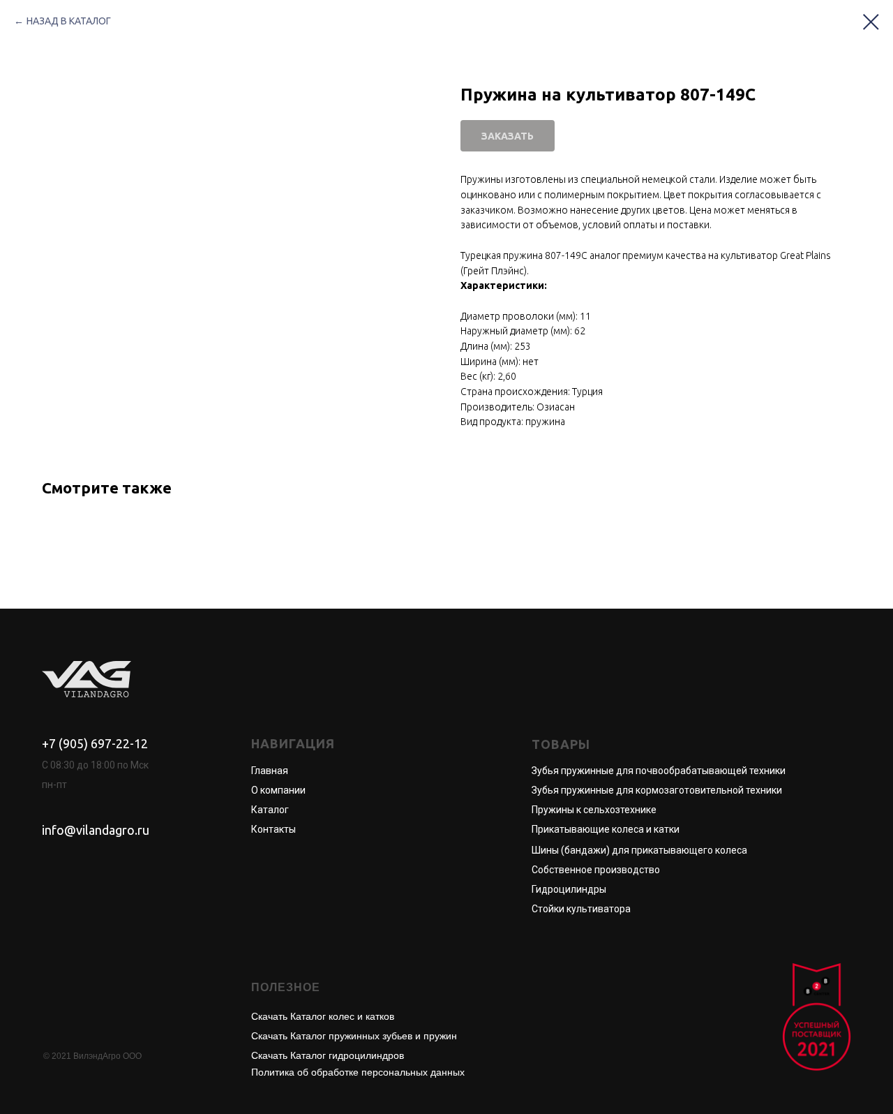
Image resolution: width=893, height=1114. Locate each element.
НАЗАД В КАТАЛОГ (69, 21)
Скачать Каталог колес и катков (322, 1016)
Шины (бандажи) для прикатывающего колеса (639, 850)
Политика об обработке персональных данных (358, 1072)
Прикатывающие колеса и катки (606, 829)
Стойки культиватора (581, 908)
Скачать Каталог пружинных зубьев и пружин (354, 1035)
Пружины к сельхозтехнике (594, 809)
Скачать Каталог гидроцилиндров (327, 1055)
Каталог (270, 809)
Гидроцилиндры (569, 889)
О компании (278, 790)
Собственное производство (596, 869)
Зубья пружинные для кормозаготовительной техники (657, 790)
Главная (269, 770)
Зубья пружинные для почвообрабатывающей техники (659, 770)
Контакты (273, 829)
